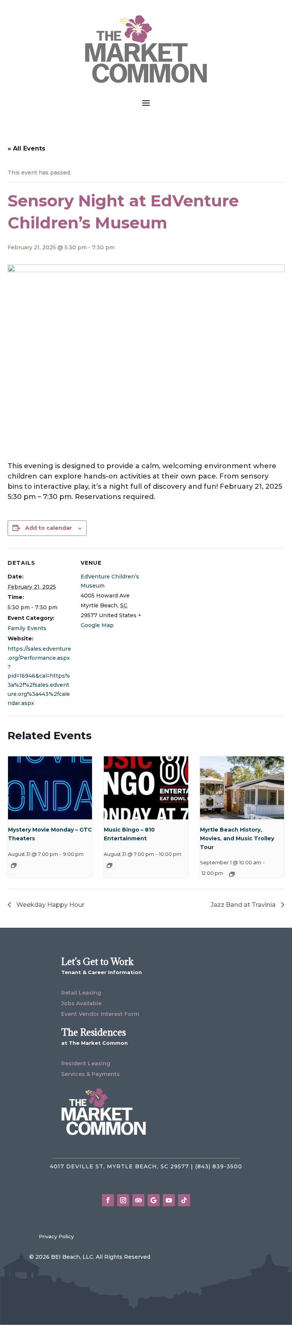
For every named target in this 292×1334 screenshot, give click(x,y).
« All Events (26, 148)
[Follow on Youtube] (169, 1200)
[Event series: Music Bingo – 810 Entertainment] (109, 865)
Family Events (27, 628)
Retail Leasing (81, 992)
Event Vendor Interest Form (100, 1014)
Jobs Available (81, 1003)
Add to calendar (48, 527)
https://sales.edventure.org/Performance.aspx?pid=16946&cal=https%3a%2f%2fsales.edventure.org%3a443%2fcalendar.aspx (39, 676)
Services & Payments (90, 1074)
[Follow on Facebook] (108, 1200)
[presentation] (50, 787)
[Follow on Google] (154, 1200)
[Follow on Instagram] (123, 1200)
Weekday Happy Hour (49, 904)
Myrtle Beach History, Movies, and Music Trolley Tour (237, 838)
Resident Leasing (85, 1063)
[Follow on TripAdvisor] (138, 1200)
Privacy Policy (56, 1236)
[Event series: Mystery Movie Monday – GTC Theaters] (13, 865)
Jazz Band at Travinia (244, 904)
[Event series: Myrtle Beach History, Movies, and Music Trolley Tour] (232, 874)
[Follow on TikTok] (184, 1200)
